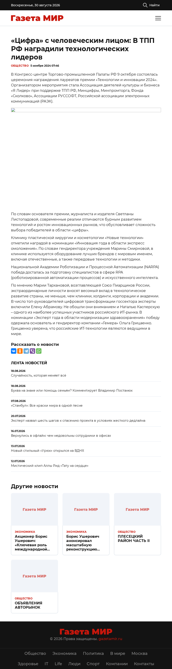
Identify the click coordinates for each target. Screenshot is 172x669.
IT (46, 663)
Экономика (25, 531)
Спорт (93, 663)
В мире (117, 653)
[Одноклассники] (20, 351)
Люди (74, 663)
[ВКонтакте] (13, 351)
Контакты (144, 663)
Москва (139, 653)
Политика (93, 653)
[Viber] (32, 351)
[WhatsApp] (38, 351)
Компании (117, 663)
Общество (20, 65)
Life (58, 663)
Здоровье (28, 663)
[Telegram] (26, 351)
